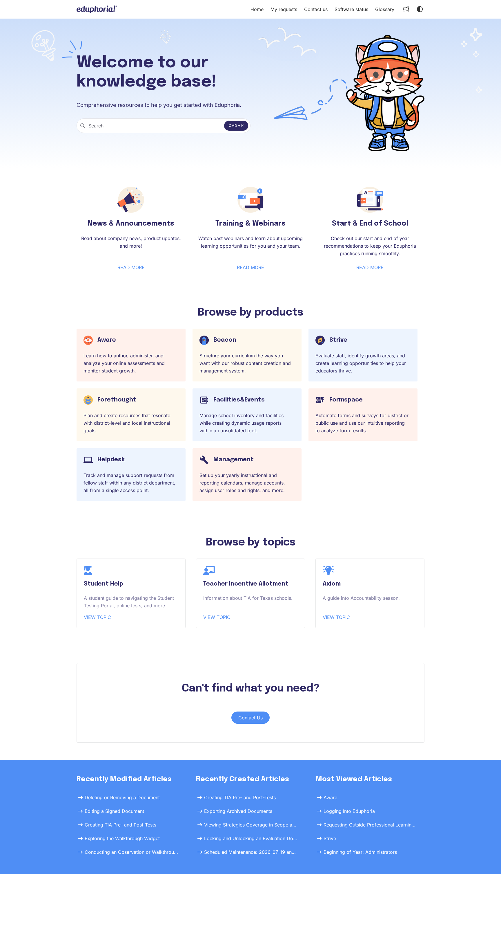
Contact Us (250, 718)
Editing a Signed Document (114, 811)
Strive (330, 838)
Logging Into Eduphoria (349, 811)
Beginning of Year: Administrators (360, 852)
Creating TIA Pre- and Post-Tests (120, 825)
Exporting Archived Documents (238, 811)
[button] (488, 934)
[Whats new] (406, 9)
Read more (131, 267)
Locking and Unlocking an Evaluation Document (251, 838)
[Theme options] (419, 9)
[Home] (97, 9)
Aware (330, 797)
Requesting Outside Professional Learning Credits (371, 825)
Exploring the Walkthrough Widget (122, 838)
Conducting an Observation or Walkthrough (132, 852)
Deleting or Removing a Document (122, 797)
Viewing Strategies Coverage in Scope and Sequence (251, 825)
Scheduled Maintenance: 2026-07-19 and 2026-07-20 (251, 852)
